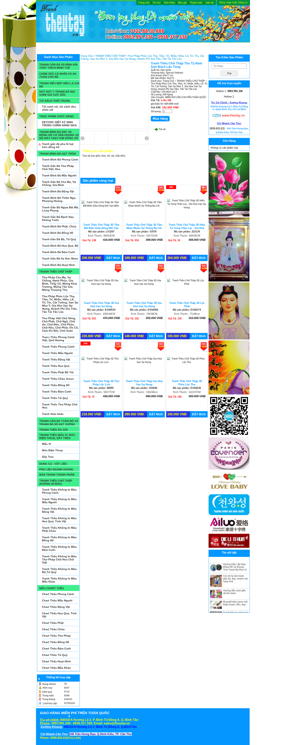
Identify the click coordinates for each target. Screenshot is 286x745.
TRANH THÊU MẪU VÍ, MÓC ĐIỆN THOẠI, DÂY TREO (57, 436)
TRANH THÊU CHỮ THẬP (55, 271)
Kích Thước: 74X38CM (144, 313)
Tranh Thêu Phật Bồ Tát (58, 372)
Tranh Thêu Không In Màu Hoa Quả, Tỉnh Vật (59, 520)
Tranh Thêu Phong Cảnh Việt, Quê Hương (58, 339)
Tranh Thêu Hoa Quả (55, 365)
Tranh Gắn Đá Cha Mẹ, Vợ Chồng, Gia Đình (59, 183)
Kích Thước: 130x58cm (144, 392)
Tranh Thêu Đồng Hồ (56, 385)
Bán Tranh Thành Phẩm (76, 46)
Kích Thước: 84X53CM (101, 235)
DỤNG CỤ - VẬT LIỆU (53, 463)
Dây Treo (48, 456)
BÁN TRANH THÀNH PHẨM (57, 474)
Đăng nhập (225, 2)
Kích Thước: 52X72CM (144, 235)
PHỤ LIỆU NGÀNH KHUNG (56, 469)
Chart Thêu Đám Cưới (56, 648)
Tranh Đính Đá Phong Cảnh (60, 159)
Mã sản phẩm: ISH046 (144, 388)
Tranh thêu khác (53, 413)
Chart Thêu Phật (53, 622)
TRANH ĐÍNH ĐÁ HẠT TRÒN (57, 153)
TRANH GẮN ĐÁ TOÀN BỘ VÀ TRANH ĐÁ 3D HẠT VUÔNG (58, 422)
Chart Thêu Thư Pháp (56, 635)
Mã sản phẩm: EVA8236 (187, 388)
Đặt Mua (113, 257)
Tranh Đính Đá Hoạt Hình (58, 264)
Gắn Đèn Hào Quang (196, 46)
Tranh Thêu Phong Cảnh (58, 346)
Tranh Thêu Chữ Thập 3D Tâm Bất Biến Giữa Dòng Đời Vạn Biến (101, 228)
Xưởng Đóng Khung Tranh (116, 46)
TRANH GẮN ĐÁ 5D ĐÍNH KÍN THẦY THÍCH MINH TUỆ (58, 66)
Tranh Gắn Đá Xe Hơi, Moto (60, 258)
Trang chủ (143, 2)
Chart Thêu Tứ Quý (55, 654)
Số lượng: (156, 111)
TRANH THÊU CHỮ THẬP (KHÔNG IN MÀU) (55, 482)
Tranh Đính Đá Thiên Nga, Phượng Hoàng (59, 199)
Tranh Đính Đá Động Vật (58, 191)
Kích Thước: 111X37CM (187, 392)
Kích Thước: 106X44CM (101, 313)
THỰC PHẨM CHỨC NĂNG (56, 116)
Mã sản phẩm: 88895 (101, 388)
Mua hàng (160, 118)
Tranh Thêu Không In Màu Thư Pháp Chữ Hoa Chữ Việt (59, 559)
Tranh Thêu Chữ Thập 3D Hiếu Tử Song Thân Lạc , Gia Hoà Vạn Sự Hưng (187, 228)
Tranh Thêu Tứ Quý (55, 398)
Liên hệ (209, 2)
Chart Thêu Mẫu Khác (56, 667)
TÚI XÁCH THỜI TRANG (54, 100)
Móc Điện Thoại (52, 450)
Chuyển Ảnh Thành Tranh (158, 46)
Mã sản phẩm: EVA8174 (187, 309)
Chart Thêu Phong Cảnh (58, 594)
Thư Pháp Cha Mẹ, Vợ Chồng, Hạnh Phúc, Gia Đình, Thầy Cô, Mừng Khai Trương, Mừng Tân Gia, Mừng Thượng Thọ (59, 283)
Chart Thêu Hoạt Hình (56, 661)
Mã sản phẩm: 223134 (187, 231)
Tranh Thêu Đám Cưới (56, 391)
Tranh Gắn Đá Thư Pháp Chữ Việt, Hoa (58, 167)
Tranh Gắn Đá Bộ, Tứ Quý (59, 239)
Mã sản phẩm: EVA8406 (144, 309)
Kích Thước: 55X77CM (101, 392)
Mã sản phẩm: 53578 (144, 231)
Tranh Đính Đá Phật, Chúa (59, 226)
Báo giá (182, 2)
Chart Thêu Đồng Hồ (55, 642)
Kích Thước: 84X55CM (187, 235)
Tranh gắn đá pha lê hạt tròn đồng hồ (58, 145)
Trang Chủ (86, 55)
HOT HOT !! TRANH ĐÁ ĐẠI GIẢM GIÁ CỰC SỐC (57, 93)
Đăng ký (243, 2)
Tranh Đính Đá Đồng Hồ (57, 232)
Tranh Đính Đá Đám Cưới (58, 252)
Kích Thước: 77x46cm (187, 313)
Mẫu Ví (46, 443)
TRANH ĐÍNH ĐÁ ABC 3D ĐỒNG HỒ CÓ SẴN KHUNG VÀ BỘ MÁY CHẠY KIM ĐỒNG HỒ (59, 135)
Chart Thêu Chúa (53, 629)
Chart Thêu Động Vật (56, 606)
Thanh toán (196, 2)
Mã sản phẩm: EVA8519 (101, 309)
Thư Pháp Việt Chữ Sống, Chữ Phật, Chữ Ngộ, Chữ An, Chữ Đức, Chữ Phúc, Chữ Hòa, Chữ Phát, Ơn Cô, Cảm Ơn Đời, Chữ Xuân (60, 324)
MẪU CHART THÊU (51, 588)
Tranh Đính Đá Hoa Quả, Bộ (60, 245)
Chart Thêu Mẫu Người (57, 600)
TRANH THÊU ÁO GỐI (53, 429)
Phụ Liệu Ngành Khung (231, 46)
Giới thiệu (169, 2)
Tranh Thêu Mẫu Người (57, 353)
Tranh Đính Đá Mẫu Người (59, 175)
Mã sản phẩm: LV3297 (101, 231)
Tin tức (157, 2)
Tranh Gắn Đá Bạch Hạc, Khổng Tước (58, 218)
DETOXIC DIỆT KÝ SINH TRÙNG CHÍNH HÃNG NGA (59, 124)
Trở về (162, 129)
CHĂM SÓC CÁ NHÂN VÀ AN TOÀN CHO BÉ (57, 75)
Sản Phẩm (47, 46)
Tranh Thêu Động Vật (56, 359)
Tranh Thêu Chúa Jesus (58, 378)
